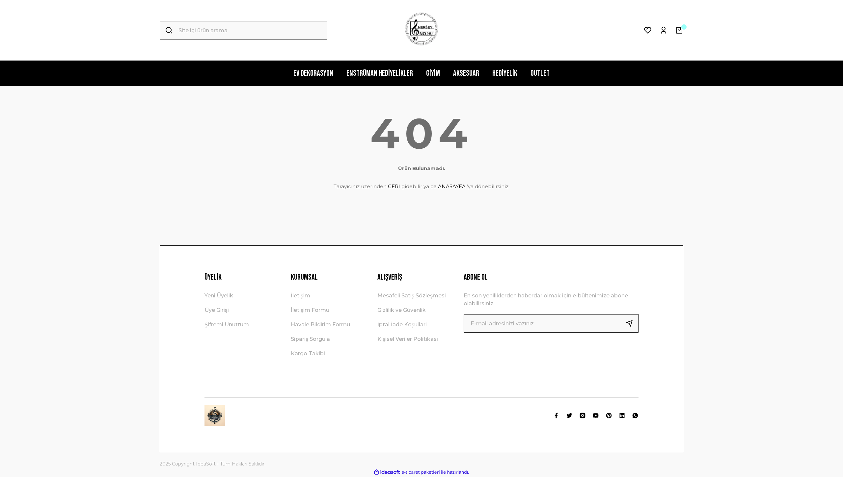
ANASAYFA (452, 186)
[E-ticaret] (420, 472)
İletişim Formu (310, 310)
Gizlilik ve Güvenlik (401, 310)
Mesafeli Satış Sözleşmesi (411, 295)
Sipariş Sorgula (310, 339)
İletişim (300, 295)
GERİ (394, 186)
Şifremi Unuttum (226, 324)
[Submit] (632, 323)
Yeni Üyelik (218, 295)
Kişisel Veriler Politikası (407, 339)
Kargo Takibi (308, 353)
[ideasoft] (387, 472)
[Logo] (421, 30)
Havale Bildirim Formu (320, 324)
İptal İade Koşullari (402, 324)
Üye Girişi (216, 310)
